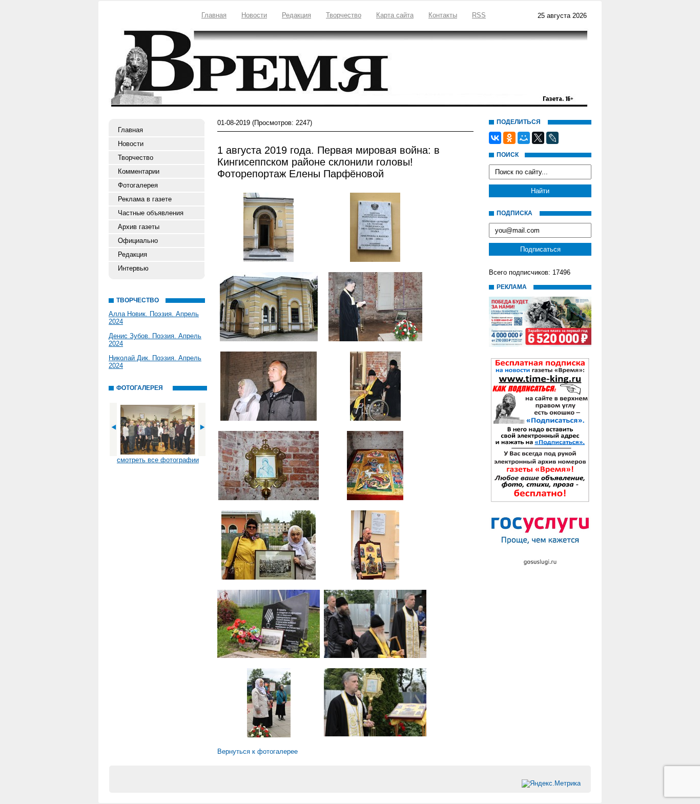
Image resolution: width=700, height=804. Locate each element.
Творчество (343, 15)
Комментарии (138, 171)
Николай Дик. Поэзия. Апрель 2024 (155, 361)
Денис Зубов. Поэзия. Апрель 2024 (155, 339)
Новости (254, 15)
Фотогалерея (138, 185)
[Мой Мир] (524, 138)
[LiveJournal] (552, 138)
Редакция (296, 15)
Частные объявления (150, 213)
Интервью (133, 268)
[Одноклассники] (509, 138)
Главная (214, 15)
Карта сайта (395, 15)
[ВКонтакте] (495, 138)
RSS (479, 15)
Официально (138, 240)
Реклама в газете (145, 199)
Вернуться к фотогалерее (257, 751)
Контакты (442, 15)
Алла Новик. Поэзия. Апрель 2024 (154, 317)
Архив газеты (138, 227)
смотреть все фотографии (158, 460)
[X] (538, 138)
